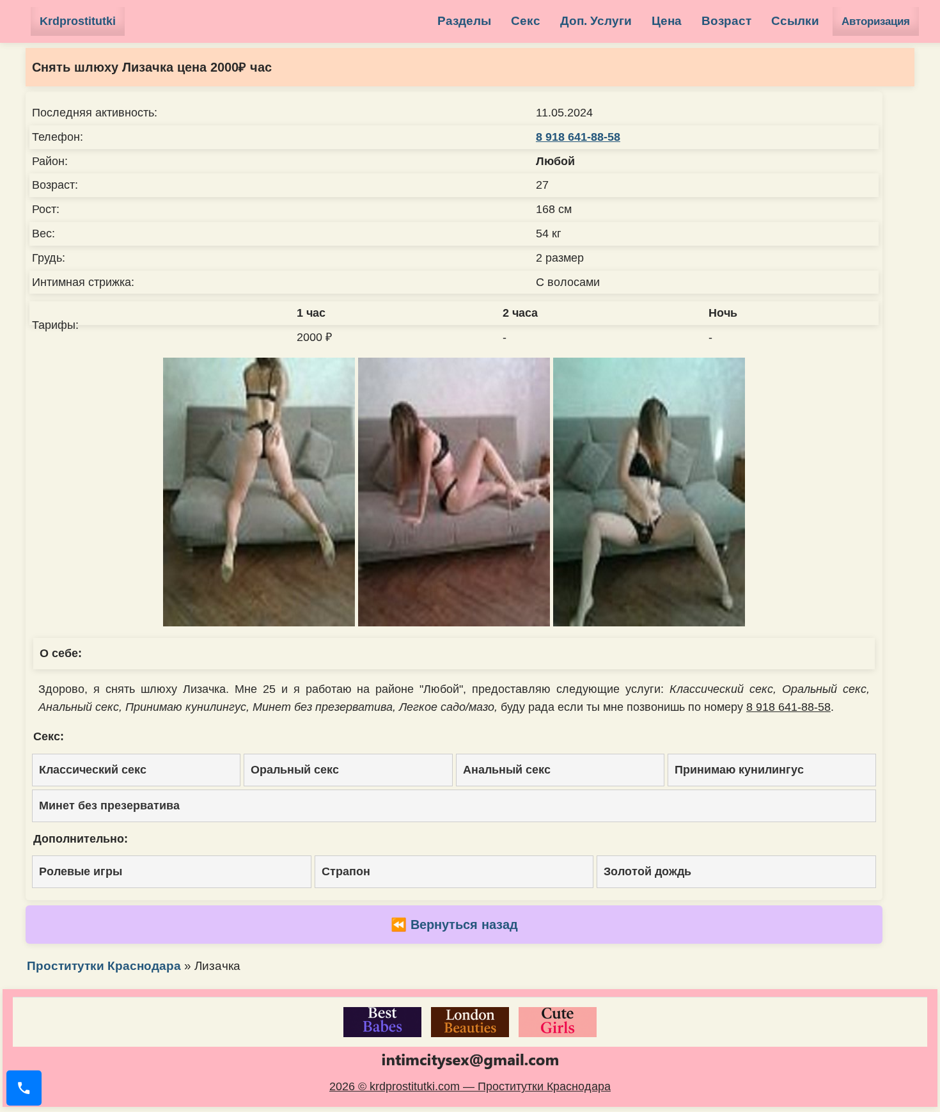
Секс (525, 21)
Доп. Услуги (596, 21)
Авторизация (876, 21)
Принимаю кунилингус (739, 769)
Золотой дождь (647, 871)
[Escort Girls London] (470, 1022)
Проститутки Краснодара (104, 966)
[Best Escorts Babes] (382, 1022)
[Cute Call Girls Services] (558, 1022)
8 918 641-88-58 (578, 137)
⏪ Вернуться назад (454, 924)
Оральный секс (295, 769)
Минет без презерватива (109, 805)
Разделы (464, 21)
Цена (667, 21)
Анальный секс (507, 769)
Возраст (726, 21)
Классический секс (92, 769)
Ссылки (795, 21)
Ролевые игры (80, 871)
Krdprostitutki (78, 21)
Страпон (346, 871)
